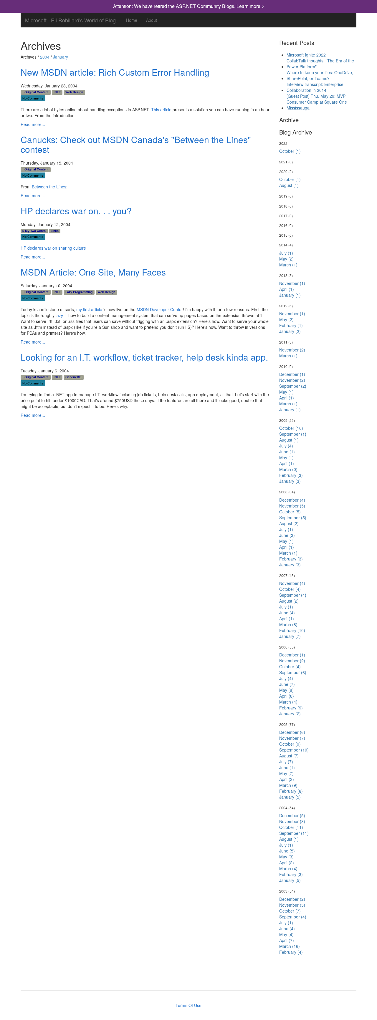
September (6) (292, 672)
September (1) (292, 434)
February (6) (291, 791)
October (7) (290, 911)
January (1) (290, 295)
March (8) (288, 624)
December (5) (292, 815)
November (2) (292, 350)
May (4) (286, 934)
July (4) (286, 446)
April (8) (286, 696)
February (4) (291, 952)
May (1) (286, 392)
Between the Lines (49, 187)
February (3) (291, 475)
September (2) (292, 386)
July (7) (286, 761)
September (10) (294, 750)
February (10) (292, 630)
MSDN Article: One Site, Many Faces (93, 272)
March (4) (288, 702)
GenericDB (73, 377)
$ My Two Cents (34, 231)
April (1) (286, 289)
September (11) (294, 833)
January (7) (290, 636)
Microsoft (36, 18)
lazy (59, 315)
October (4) (290, 589)
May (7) (286, 773)
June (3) (287, 535)
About (151, 20)
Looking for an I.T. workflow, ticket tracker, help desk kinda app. (144, 357)
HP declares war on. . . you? (76, 210)
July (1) (286, 253)
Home (131, 20)
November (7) (292, 738)
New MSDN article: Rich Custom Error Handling (115, 72)
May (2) (286, 259)
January (60, 57)
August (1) (289, 185)
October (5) (290, 512)
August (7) (289, 756)
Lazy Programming (78, 292)
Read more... (33, 124)
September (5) (292, 517)
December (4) (292, 500)
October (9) (290, 744)
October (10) (291, 428)
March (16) (289, 946)
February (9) (291, 708)
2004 (44, 57)
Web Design (74, 92)
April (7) (286, 940)
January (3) (290, 481)
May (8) (286, 690)
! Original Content (35, 92)
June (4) (287, 613)
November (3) (292, 821)
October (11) (291, 827)
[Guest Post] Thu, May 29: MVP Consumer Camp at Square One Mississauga (317, 102)
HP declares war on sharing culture (53, 248)
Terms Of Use (188, 1005)
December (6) (292, 732)
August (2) (289, 523)
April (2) (286, 862)
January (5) (290, 797)
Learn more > (250, 6)
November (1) (292, 283)
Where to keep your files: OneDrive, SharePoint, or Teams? (320, 75)
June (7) (287, 684)
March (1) (288, 265)
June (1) (287, 452)
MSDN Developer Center (160, 309)
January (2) (290, 331)
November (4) (292, 583)
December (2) (292, 899)
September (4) (292, 595)
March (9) (288, 785)
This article (161, 109)
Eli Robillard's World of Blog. (84, 18)
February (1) (291, 325)
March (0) (288, 469)
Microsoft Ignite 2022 (306, 55)
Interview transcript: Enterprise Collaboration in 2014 (315, 87)
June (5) (287, 851)
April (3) (286, 779)
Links (55, 231)
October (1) (290, 151)
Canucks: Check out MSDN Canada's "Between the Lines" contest (136, 144)
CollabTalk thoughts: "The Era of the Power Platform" (320, 63)
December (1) (292, 374)
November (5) (292, 506)
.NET (57, 92)
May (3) (286, 857)
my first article (89, 309)
